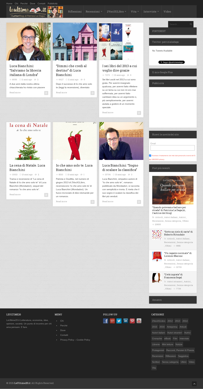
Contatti (41, 3)
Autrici (182, 217)
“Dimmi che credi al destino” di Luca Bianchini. (71, 70)
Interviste (150, 11)
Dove (32, 3)
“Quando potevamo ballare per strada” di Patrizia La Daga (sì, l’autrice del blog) (169, 210)
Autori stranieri (175, 281)
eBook (167, 338)
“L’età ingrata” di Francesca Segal (173, 276)
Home (9, 3)
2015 (154, 327)
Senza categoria (173, 220)
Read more (15, 92)
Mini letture (167, 344)
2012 (170, 321)
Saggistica (183, 356)
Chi (16, 3)
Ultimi (185, 220)
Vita (133, 11)
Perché (24, 3)
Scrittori (156, 362)
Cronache (157, 338)
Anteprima (172, 327)
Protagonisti (158, 350)
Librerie (156, 344)
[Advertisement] (169, 107)
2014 (185, 321)
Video (167, 11)
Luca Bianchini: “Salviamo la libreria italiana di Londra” (25, 70)
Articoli (159, 217)
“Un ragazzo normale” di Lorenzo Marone (178, 254)
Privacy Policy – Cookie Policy (75, 339)
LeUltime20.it (22, 383)
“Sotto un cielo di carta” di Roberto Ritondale (178, 233)
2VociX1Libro (115, 11)
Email (153, 143)
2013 (177, 321)
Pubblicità (52, 3)
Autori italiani (171, 217)
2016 (162, 327)
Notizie (179, 344)
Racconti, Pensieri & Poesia (180, 350)
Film (175, 338)
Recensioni (93, 11)
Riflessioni (75, 11)
